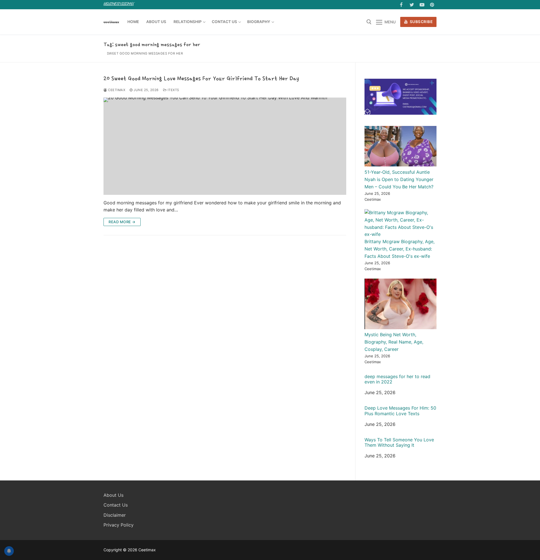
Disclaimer (115, 515)
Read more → (122, 222)
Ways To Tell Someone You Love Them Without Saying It (399, 442)
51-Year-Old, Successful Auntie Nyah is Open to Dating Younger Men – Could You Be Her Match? (398, 179)
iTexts (172, 90)
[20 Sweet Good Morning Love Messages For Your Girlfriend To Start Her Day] (225, 146)
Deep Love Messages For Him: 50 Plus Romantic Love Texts (400, 410)
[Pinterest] (432, 4)
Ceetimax (116, 90)
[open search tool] (369, 21)
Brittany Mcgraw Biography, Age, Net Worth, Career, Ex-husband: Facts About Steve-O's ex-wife (399, 249)
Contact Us (116, 505)
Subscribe (421, 21)
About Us (113, 495)
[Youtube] (422, 4)
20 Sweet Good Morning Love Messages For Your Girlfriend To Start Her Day (201, 78)
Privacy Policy (119, 525)
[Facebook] (401, 4)
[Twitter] (411, 4)
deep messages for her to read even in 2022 (397, 379)
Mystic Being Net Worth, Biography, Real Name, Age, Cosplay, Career (393, 342)
